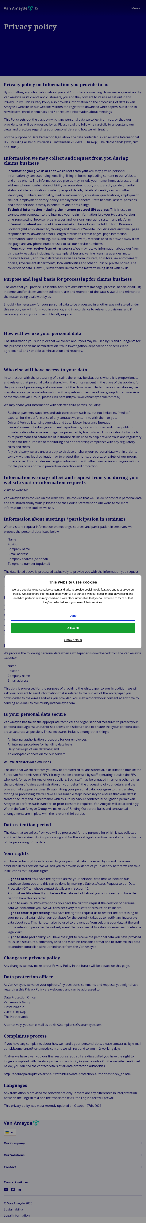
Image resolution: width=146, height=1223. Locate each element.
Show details (73, 640)
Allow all (73, 628)
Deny (73, 615)
